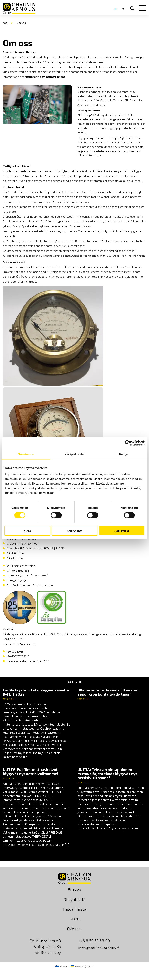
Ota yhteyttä (74, 899)
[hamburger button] (141, 8)
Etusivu (74, 889)
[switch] (56, 515)
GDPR (75, 919)
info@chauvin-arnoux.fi (99, 947)
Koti (5, 22)
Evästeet (74, 928)
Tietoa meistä (74, 909)
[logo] (19, 8)
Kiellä (27, 530)
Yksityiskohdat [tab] (74, 454)
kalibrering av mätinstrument (45, 76)
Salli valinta (74, 530)
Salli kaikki (121, 530)
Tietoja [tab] (123, 454)
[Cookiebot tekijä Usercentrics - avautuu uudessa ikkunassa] (128, 443)
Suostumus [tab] (26, 454)
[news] (37, 723)
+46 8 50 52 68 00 (94, 940)
